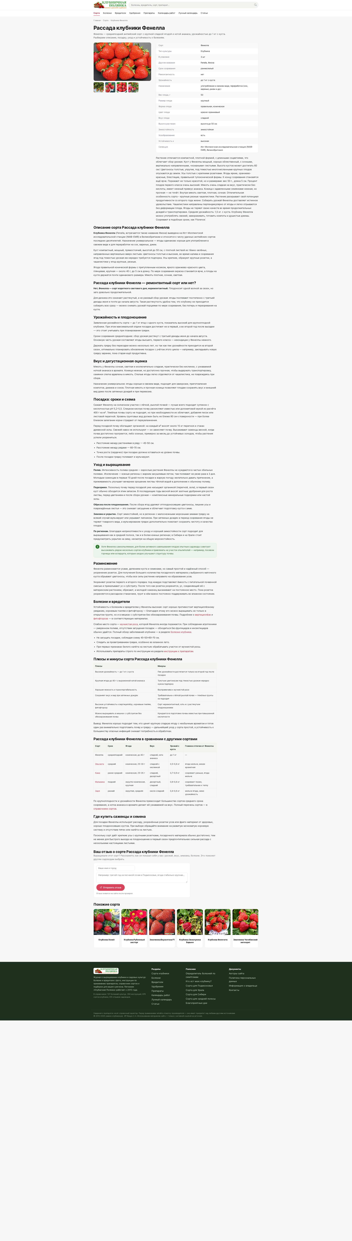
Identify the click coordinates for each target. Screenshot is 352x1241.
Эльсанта (99, 764)
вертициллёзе (203, 614)
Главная (97, 20)
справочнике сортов (105, 808)
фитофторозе (101, 618)
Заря (97, 791)
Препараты (149, 13)
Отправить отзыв (112, 887)
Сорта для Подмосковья (199, 985)
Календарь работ (166, 13)
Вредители (120, 13)
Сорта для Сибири (196, 994)
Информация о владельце (243, 985)
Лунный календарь (187, 13)
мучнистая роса (129, 624)
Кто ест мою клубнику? (198, 981)
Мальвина (100, 782)
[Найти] (255, 4)
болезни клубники (181, 632)
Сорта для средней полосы (201, 998)
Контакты (234, 990)
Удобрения (134, 13)
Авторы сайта (236, 973)
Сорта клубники (160, 973)
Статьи (204, 13)
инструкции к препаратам (178, 651)
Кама (97, 773)
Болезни (107, 13)
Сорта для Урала (195, 990)
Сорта (97, 13)
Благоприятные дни (196, 1003)
